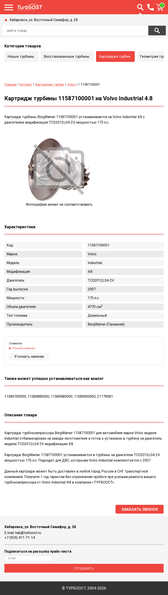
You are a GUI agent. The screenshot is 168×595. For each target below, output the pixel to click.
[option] (59, 170)
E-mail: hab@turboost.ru (22, 533)
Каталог (25, 84)
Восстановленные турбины (66, 56)
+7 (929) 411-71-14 (19, 538)
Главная (10, 84)
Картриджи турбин (114, 56)
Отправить (84, 568)
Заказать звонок (139, 509)
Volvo (71, 84)
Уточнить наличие (29, 356)
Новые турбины (20, 56)
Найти (157, 30)
